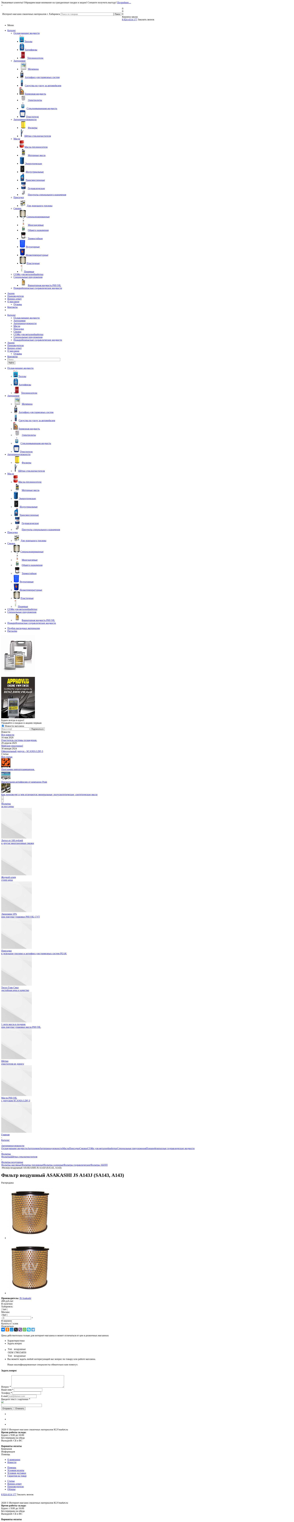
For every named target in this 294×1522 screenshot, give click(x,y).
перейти (172, 779)
